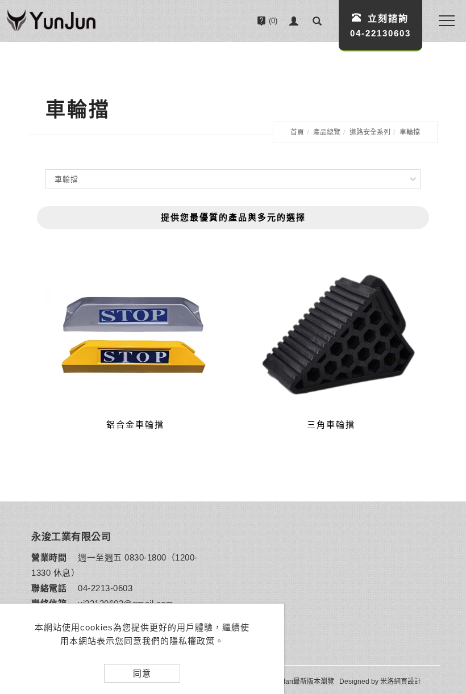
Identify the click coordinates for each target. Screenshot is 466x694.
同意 (142, 673)
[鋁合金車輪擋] (134, 335)
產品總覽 (326, 132)
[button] (317, 21)
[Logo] (51, 22)
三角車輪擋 (331, 424)
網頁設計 (407, 681)
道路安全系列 (369, 132)
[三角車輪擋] (331, 334)
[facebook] (442, 559)
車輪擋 (410, 132)
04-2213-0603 (105, 588)
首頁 (297, 132)
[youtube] (442, 587)
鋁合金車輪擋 (135, 424)
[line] (442, 531)
